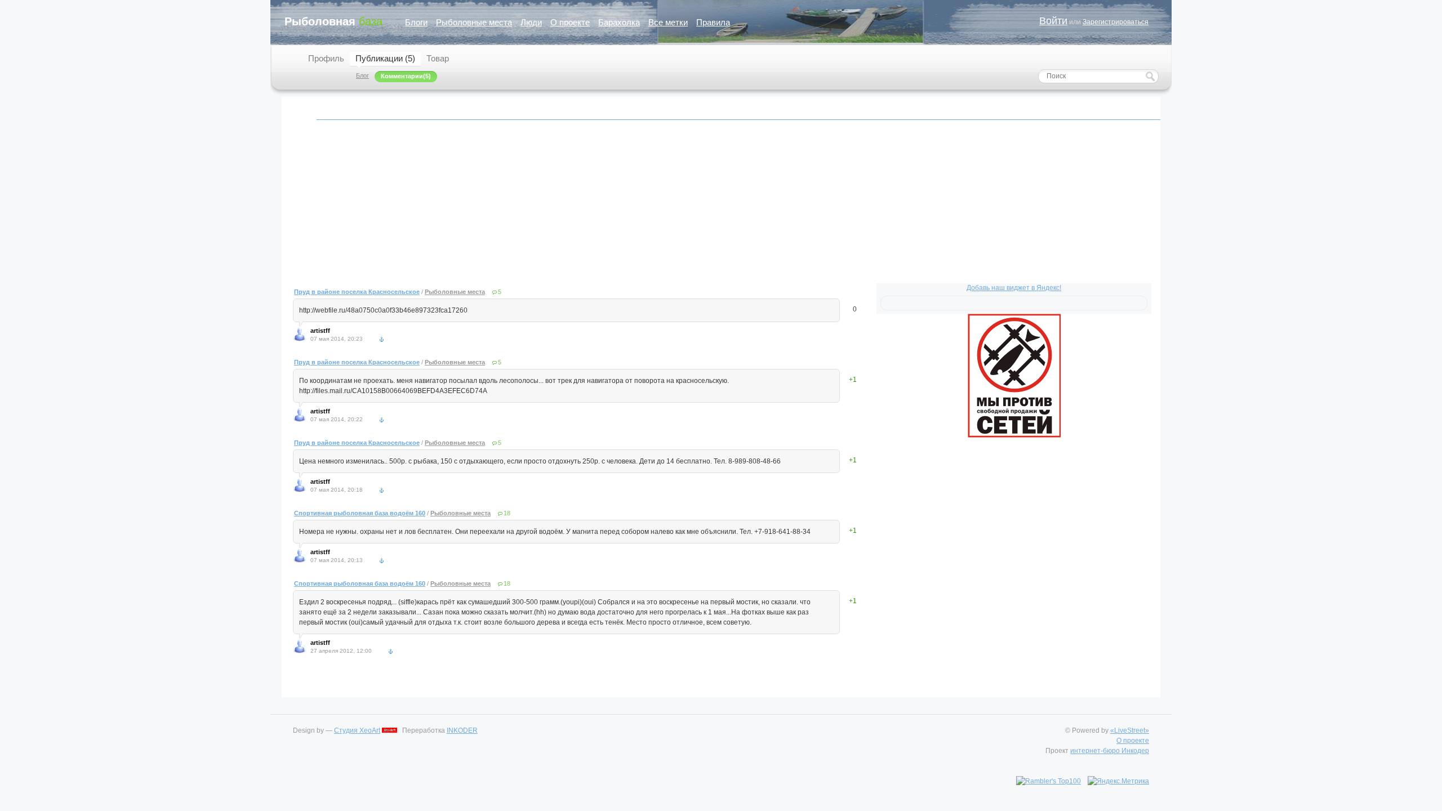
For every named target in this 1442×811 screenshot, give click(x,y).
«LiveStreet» (1129, 730)
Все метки (668, 22)
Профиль (326, 58)
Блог (362, 75)
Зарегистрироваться (1116, 22)
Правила (713, 22)
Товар (437, 58)
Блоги (416, 22)
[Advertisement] (631, 208)
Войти (1053, 20)
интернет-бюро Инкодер (1109, 751)
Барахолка (619, 22)
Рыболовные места (474, 22)
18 (507, 513)
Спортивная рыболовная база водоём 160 (359, 513)
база (333, 21)
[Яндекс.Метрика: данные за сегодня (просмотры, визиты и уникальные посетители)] (1118, 781)
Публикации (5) (385, 58)
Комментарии (402, 76)
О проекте (570, 22)
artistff (320, 330)
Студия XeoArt (357, 730)
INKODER (462, 730)
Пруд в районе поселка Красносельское (357, 291)
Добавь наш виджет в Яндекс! (1014, 288)
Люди (531, 22)
